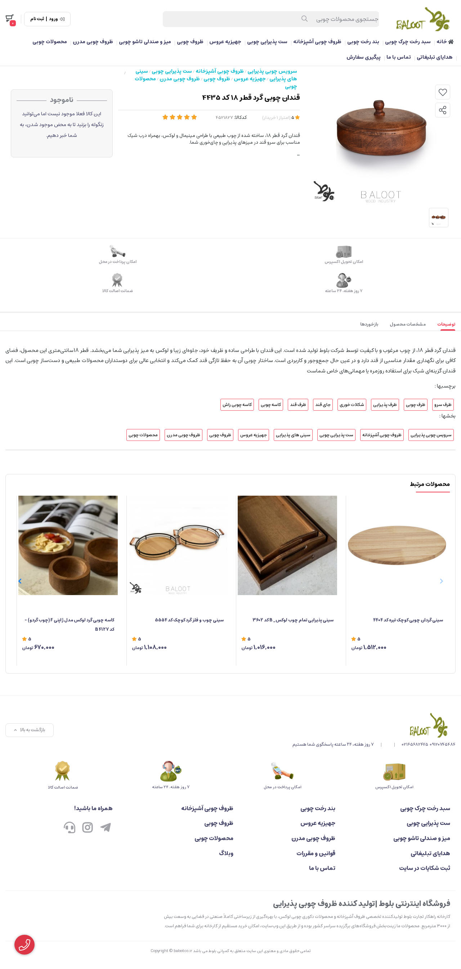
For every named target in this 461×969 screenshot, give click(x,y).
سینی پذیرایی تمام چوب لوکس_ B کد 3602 (293, 620)
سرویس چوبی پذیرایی (272, 71)
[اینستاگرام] (87, 828)
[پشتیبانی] (69, 828)
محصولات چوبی (49, 41)
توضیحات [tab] (446, 324)
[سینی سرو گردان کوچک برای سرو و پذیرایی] (397, 545)
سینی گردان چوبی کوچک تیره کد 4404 (408, 620)
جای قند (323, 404)
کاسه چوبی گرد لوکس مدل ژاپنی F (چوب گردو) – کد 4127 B (69, 624)
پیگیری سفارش (363, 57)
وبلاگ (226, 853)
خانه (442, 41)
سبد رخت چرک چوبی (408, 41)
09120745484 (443, 744)
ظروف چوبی (190, 41)
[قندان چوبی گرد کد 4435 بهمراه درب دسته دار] (374, 725)
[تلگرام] (105, 828)
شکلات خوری (352, 404)
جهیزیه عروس (225, 41)
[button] (19, 581)
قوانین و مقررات (315, 853)
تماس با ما (398, 57)
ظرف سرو (443, 404)
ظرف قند (298, 404)
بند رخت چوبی (363, 41)
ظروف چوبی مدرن (93, 41)
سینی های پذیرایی (293, 435)
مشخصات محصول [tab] (408, 324)
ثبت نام (37, 19)
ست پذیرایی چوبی (267, 41)
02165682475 (415, 744)
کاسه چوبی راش (237, 404)
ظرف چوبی (415, 404)
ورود (53, 19)
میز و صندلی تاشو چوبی (145, 41)
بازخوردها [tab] (369, 324)
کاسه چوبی (271, 404)
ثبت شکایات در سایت (424, 868)
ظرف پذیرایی (385, 404)
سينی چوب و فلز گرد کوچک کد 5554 (189, 620)
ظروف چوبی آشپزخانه (317, 41)
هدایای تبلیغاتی (435, 57)
